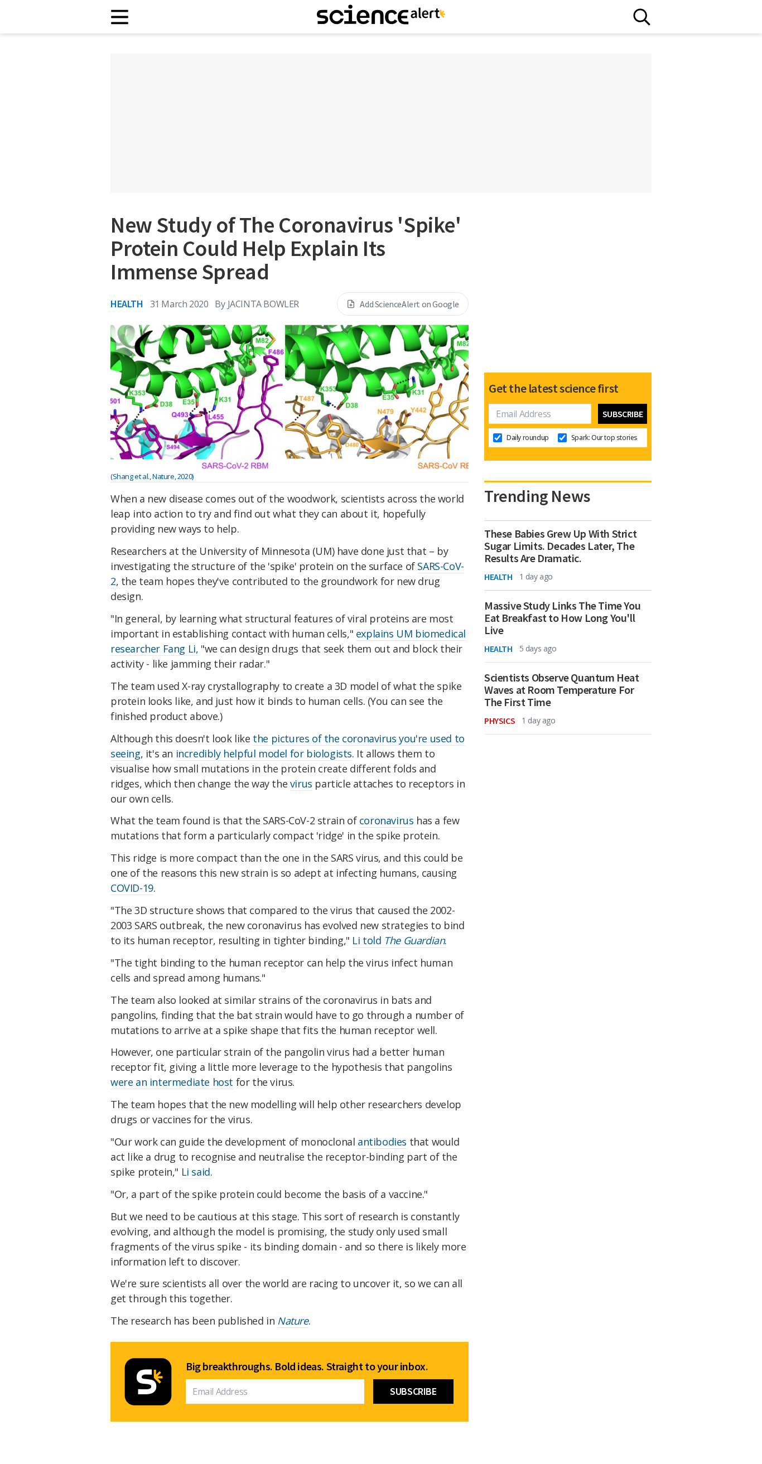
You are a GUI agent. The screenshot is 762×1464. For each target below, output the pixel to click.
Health (126, 303)
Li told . (399, 940)
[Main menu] (120, 17)
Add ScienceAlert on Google (409, 304)
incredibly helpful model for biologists (264, 753)
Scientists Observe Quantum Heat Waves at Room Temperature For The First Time (561, 689)
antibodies (382, 1141)
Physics (499, 720)
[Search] (642, 17)
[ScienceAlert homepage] (381, 17)
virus (301, 783)
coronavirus (386, 820)
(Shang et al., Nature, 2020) (152, 476)
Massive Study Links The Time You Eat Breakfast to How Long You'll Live (562, 618)
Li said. (197, 1171)
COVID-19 (131, 888)
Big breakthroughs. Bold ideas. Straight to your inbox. (307, 1366)
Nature (292, 1320)
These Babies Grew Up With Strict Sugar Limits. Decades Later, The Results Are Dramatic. (560, 546)
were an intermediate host (171, 1082)
